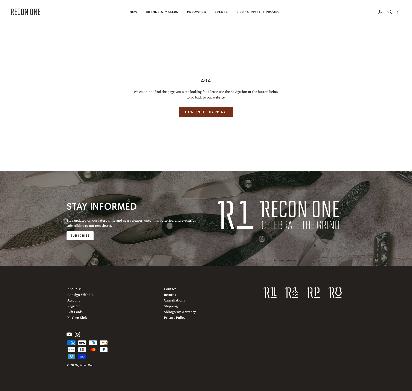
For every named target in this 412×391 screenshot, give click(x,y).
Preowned (196, 12)
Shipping (171, 306)
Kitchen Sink (77, 317)
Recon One (86, 365)
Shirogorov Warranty (180, 311)
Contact (170, 289)
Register (73, 306)
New (133, 12)
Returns (170, 294)
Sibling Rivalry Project (259, 12)
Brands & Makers (162, 12)
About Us (74, 289)
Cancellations (174, 300)
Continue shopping (206, 112)
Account (73, 300)
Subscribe (79, 235)
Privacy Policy (174, 317)
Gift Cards (75, 311)
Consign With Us (80, 294)
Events (221, 12)
